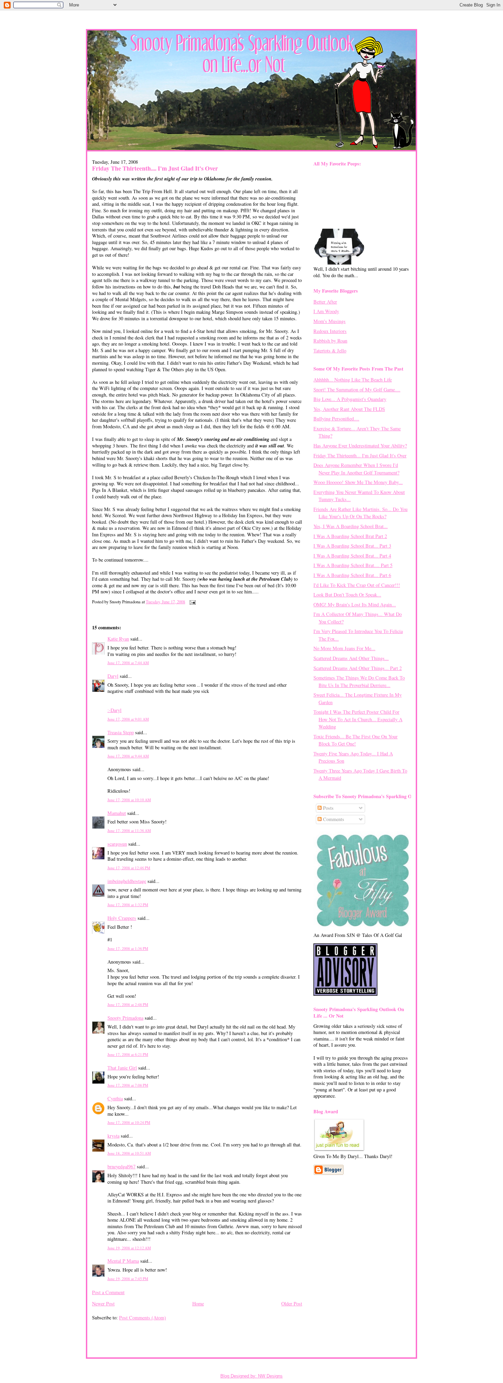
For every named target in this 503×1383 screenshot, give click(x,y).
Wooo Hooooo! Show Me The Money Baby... (358, 482)
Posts (328, 808)
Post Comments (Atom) (142, 1317)
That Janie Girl (122, 1067)
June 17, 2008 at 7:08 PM (127, 1085)
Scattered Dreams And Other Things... (351, 658)
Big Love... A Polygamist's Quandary (349, 399)
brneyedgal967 (121, 1166)
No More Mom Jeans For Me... (344, 648)
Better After (325, 301)
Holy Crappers (121, 918)
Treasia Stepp (120, 732)
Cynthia (115, 1098)
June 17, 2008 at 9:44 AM (128, 755)
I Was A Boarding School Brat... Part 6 (352, 575)
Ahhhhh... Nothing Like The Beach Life (352, 379)
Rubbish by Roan (330, 340)
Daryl (112, 676)
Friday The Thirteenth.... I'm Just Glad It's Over (155, 168)
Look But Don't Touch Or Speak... (347, 594)
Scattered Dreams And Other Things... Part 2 (357, 668)
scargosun (117, 844)
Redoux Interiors (330, 331)
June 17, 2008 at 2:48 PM (127, 1004)
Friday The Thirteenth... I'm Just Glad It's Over (360, 455)
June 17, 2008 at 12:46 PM (128, 867)
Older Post (291, 1303)
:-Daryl (114, 710)
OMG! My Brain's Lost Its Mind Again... (354, 604)
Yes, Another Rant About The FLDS (349, 409)
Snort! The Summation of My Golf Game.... (356, 389)
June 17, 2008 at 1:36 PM (127, 948)
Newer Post (103, 1303)
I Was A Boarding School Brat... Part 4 (352, 555)
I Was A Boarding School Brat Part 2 (350, 536)
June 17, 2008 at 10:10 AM (129, 799)
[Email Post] (191, 601)
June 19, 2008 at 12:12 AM (129, 1247)
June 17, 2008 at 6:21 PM (127, 1054)
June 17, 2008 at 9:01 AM (128, 719)
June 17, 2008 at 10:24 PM (128, 1122)
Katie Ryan (118, 638)
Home (198, 1303)
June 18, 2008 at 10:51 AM (129, 1153)
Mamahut (116, 813)
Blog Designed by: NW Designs (251, 1376)
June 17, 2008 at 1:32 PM (127, 904)
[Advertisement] (132, 1334)
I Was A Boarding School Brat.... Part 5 (352, 565)
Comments (333, 819)
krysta (113, 1135)
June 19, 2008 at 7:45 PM (127, 1278)
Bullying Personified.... (336, 418)
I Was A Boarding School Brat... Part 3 (352, 545)
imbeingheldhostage (126, 881)
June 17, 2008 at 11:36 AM (129, 830)
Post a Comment (108, 1292)
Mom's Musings (329, 321)
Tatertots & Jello (329, 350)
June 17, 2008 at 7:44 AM (128, 662)
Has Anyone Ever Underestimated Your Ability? (360, 445)
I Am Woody (326, 311)
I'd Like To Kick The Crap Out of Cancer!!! (356, 585)
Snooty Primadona (125, 1018)
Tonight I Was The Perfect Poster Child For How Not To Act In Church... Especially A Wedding (357, 719)
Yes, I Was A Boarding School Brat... (350, 526)
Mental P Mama (123, 1261)
